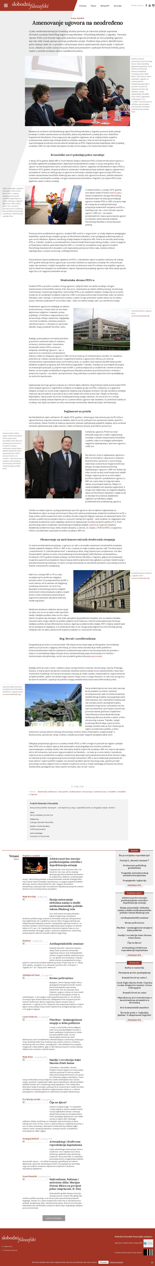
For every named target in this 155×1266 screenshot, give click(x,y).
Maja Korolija (29, 896)
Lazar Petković (30, 1016)
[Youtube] (150, 5)
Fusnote (134, 850)
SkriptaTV (105, 6)
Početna (82, 6)
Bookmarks (134, 962)
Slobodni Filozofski (30, 5)
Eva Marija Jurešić (31, 1099)
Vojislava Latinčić (31, 855)
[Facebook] (146, 5)
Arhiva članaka (54, 1218)
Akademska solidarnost (47, 791)
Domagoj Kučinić (31, 1138)
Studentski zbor (100, 791)
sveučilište (112, 791)
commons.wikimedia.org (140, 316)
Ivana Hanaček (30, 1176)
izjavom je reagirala (98, 524)
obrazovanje (87, 791)
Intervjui (118, 6)
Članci (93, 6)
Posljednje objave (134, 893)
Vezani (14, 857)
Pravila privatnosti (10, 1250)
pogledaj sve (134, 885)
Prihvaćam (103, 1262)
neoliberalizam (75, 791)
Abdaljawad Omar (31, 975)
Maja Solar (28, 1057)
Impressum (8, 1246)
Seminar (27, 940)
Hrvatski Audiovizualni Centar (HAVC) (128, 1252)
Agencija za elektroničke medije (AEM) (128, 1243)
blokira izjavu (115, 192)
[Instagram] (153, 5)
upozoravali (96, 656)
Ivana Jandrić (77, 18)
